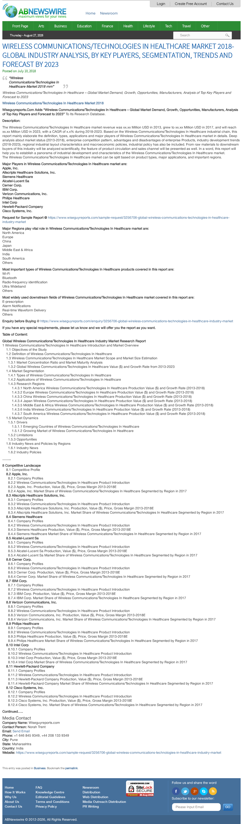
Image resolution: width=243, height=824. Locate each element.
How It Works (15, 792)
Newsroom (109, 13)
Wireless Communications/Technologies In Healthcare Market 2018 (53, 103)
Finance (107, 26)
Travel (186, 26)
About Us (12, 802)
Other (205, 26)
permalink (71, 768)
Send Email (21, 731)
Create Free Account (191, 4)
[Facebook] (176, 791)
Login (161, 4)
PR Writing (91, 806)
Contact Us (225, 4)
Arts (41, 26)
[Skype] (204, 791)
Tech (168, 26)
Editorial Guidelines (50, 797)
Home (90, 13)
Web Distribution (95, 797)
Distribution (91, 792)
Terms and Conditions (52, 802)
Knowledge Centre (50, 792)
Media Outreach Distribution (104, 802)
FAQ (39, 787)
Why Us (10, 797)
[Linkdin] (194, 791)
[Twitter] (185, 791)
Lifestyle (149, 26)
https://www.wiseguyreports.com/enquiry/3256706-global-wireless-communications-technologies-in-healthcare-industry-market (136, 321)
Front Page (20, 26)
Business (60, 26)
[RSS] (213, 791)
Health (128, 26)
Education (84, 26)
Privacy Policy (46, 806)
